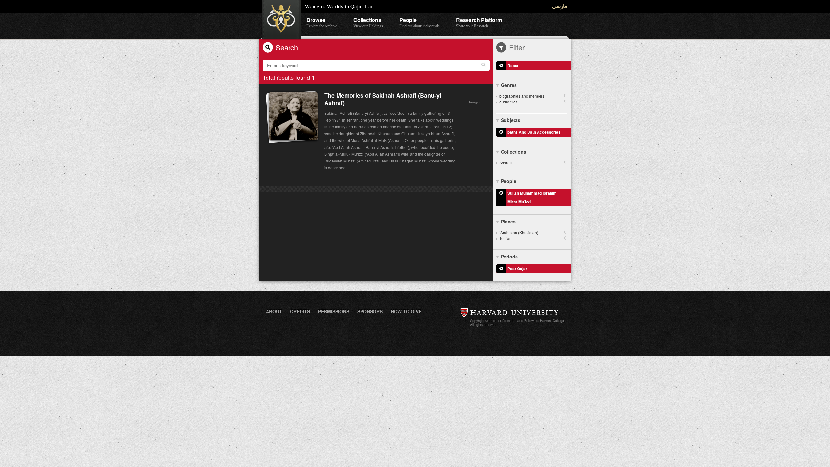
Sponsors (370, 311)
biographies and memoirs (532, 96)
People (419, 22)
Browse (321, 22)
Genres (509, 85)
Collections (368, 22)
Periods (509, 256)
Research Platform (479, 22)
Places (508, 221)
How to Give (406, 311)
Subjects (510, 120)
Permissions (333, 311)
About (274, 311)
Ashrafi (532, 162)
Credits (300, 311)
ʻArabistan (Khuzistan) (532, 232)
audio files (532, 101)
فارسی (559, 6)
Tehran (532, 238)
